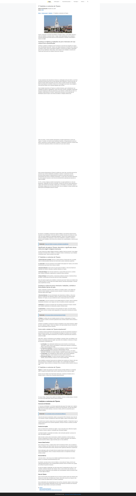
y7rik (42, 10)
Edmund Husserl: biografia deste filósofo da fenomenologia (50, 489)
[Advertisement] (58, 60)
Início (39, 13)
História (50, 13)
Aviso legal (67, 494)
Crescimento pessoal (66, 1)
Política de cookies (77, 494)
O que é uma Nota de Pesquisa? (45, 488)
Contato (71, 494)
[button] (87, 1)
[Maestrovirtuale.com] (49, 1)
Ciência (82, 1)
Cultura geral (56, 1)
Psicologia (76, 1)
